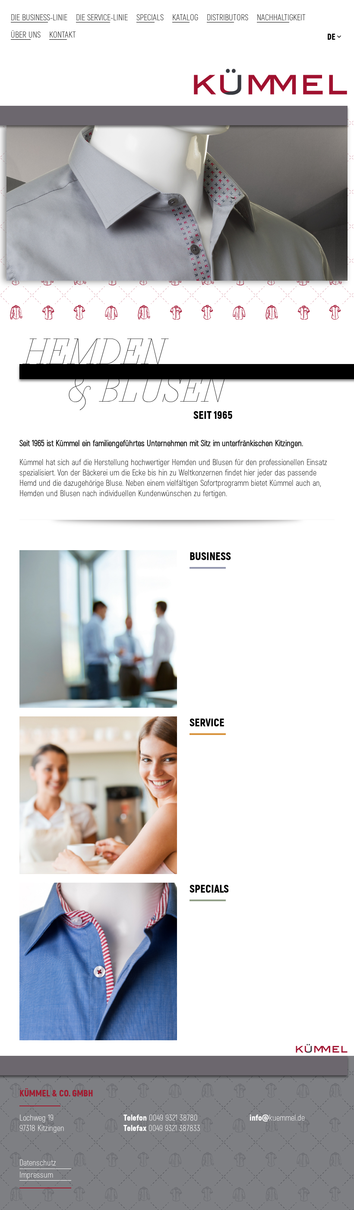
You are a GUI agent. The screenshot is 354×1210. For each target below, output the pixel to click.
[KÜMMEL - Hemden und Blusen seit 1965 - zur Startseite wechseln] (270, 83)
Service (207, 722)
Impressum (36, 1174)
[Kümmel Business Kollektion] (98, 629)
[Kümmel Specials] (98, 961)
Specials (209, 888)
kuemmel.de (277, 1117)
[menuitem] (43, 17)
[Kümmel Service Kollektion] (98, 795)
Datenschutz (37, 1162)
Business (210, 555)
